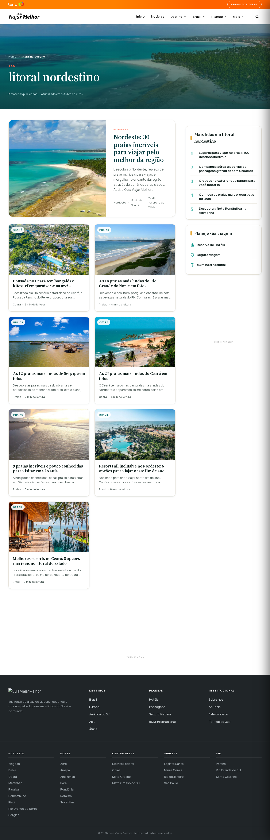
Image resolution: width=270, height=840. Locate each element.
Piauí (11, 802)
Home (12, 56)
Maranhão (15, 783)
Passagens (157, 707)
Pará (63, 783)
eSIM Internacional (211, 265)
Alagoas (14, 764)
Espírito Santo (174, 764)
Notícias (157, 16)
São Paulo (171, 783)
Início (140, 16)
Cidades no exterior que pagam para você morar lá (227, 183)
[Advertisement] (224, 309)
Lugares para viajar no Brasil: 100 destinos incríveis (224, 155)
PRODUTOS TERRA (244, 4)
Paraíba (13, 789)
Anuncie (215, 707)
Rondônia (67, 789)
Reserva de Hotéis (211, 245)
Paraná (221, 764)
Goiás (116, 770)
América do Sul (99, 714)
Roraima (66, 796)
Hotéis (154, 699)
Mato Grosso (121, 777)
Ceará (12, 777)
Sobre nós (216, 699)
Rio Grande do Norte (22, 809)
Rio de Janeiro (174, 777)
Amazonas (67, 777)
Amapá (65, 770)
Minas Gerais (173, 770)
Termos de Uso (220, 722)
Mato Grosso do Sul (126, 783)
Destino (176, 16)
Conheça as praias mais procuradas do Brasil (226, 196)
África (93, 729)
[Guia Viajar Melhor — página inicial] (24, 16)
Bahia (12, 770)
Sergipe (13, 815)
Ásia (92, 722)
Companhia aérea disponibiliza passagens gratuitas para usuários (226, 169)
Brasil (197, 16)
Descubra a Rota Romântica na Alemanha (222, 210)
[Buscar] (257, 16)
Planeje (217, 16)
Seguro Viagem (208, 255)
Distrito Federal (123, 764)
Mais (236, 16)
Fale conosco (218, 714)
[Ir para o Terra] (16, 4)
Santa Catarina (226, 777)
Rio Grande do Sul (228, 770)
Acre (63, 764)
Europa (94, 707)
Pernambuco (17, 796)
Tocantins (67, 802)
